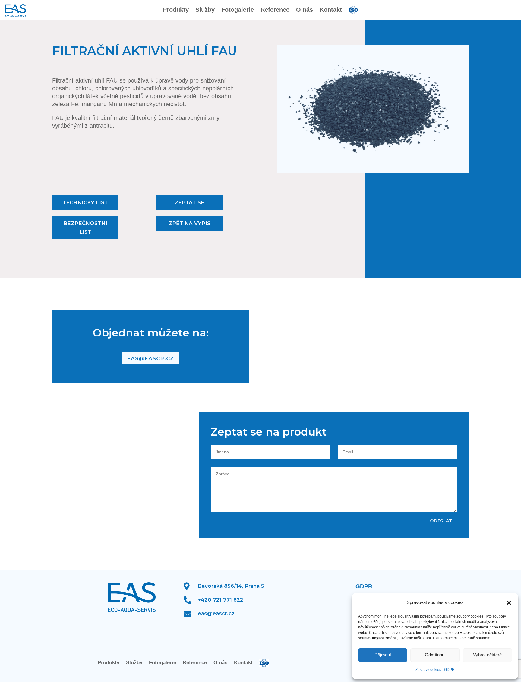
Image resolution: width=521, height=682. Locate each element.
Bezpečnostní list (85, 227)
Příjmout (382, 654)
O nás (304, 10)
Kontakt (331, 10)
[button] (509, 603)
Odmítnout (435, 654)
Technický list (85, 202)
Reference (274, 10)
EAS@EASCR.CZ (150, 358)
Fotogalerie (237, 10)
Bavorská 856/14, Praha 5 (231, 586)
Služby (205, 10)
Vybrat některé (487, 654)
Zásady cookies (428, 670)
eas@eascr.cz (216, 613)
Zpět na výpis (189, 223)
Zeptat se (189, 202)
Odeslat (441, 521)
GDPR (449, 670)
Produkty (176, 10)
